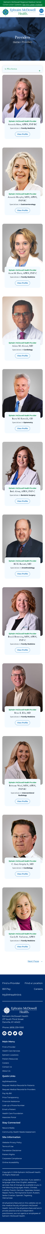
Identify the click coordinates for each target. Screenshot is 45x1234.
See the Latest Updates (32, 5)
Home (16, 42)
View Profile (22, 134)
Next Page (35, 961)
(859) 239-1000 (17, 1027)
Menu (41, 14)
